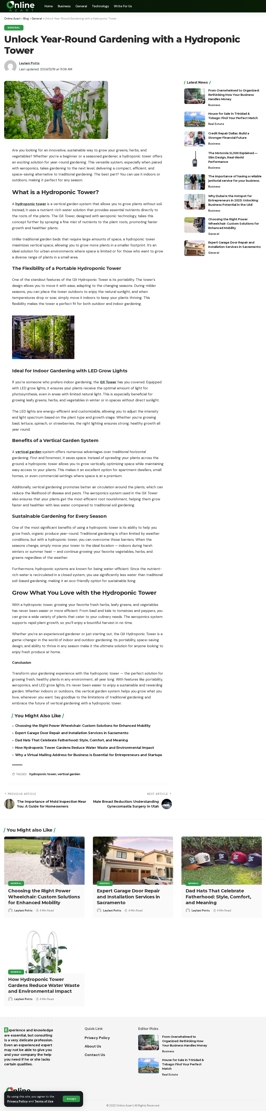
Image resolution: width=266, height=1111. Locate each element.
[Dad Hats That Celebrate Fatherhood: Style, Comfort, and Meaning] (221, 861)
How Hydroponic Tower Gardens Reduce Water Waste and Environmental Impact (84, 748)
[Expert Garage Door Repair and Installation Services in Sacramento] (194, 248)
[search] (259, 6)
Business (214, 105)
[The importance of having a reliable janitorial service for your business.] (194, 182)
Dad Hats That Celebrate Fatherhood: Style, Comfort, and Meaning (71, 740)
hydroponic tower (42, 774)
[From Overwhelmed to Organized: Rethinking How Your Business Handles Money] (194, 96)
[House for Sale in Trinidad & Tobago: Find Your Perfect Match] (194, 119)
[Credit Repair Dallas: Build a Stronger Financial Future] (194, 139)
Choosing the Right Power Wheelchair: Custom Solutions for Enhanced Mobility (83, 726)
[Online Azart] (21, 6)
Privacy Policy (17, 1101)
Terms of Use (43, 1101)
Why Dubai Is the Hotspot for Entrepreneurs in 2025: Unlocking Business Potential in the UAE (233, 200)
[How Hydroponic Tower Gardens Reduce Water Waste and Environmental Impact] (44, 949)
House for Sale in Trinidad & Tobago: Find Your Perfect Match (183, 1064)
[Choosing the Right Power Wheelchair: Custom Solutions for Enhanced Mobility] (194, 225)
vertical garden (69, 774)
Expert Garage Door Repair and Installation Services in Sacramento (71, 733)
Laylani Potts (29, 63)
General (13, 27)
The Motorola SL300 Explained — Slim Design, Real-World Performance (232, 157)
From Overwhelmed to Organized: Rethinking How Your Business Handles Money (233, 95)
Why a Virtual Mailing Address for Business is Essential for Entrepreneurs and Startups (88, 755)
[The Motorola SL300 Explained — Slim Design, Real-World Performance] (194, 159)
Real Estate (216, 124)
